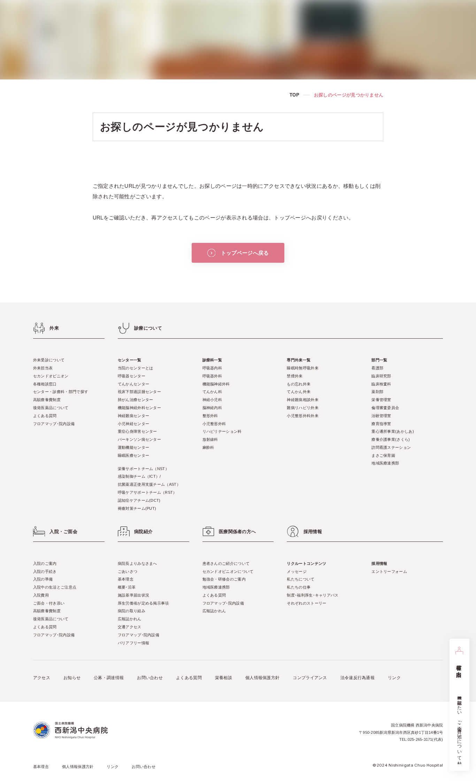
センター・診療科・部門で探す (60, 392)
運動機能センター (133, 447)
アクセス (41, 677)
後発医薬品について (51, 408)
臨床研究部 (381, 376)
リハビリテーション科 (222, 431)
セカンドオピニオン (51, 376)
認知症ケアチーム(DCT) (139, 500)
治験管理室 (381, 416)
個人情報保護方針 (262, 677)
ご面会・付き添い (48, 603)
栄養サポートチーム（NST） (143, 469)
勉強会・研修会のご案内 (224, 579)
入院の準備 (43, 579)
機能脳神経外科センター (139, 408)
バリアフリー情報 (133, 643)
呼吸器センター (131, 376)
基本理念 (125, 579)
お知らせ (71, 677)
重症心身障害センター (137, 431)
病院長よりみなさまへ (137, 563)
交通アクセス (129, 627)
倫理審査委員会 (385, 408)
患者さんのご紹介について (226, 563)
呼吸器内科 (212, 368)
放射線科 (210, 439)
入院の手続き (45, 571)
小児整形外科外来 (302, 416)
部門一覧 (379, 360)
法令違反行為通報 (357, 677)
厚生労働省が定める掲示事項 (143, 603)
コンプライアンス (310, 677)
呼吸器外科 (212, 376)
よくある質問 (45, 416)
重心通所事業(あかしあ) (392, 431)
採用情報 (379, 563)
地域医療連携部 (385, 463)
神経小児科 (212, 400)
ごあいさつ (128, 571)
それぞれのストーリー (306, 603)
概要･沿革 (127, 587)
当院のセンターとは (135, 368)
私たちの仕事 (298, 587)
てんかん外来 (298, 392)
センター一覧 (129, 360)
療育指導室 (381, 424)
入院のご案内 (45, 563)
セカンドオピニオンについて (228, 571)
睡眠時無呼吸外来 (302, 368)
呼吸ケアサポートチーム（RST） (147, 492)
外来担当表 (43, 368)
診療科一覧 (212, 360)
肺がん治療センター (135, 400)
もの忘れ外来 (298, 384)
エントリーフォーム (389, 571)
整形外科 (210, 416)
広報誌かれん (129, 619)
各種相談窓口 (45, 384)
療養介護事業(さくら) (390, 439)
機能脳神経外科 (216, 384)
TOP (294, 95)
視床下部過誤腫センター (139, 392)
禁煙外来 (294, 376)
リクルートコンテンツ (306, 563)
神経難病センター (133, 416)
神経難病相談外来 (302, 400)
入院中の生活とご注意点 (54, 587)
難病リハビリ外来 (302, 408)
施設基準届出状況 (133, 595)
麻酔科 (208, 447)
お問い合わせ (150, 677)
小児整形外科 (214, 424)
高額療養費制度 (47, 400)
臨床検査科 (381, 384)
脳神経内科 (212, 408)
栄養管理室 (381, 400)
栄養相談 (223, 677)
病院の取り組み (131, 611)
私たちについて (300, 579)
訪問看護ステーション (391, 447)
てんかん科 (212, 392)
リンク (394, 677)
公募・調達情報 (109, 677)
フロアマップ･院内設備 (54, 424)
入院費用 (41, 595)
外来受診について (48, 360)
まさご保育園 (383, 455)
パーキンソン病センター (139, 439)
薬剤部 (377, 392)
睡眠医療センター (133, 455)
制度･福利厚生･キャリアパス (312, 595)
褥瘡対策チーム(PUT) (137, 508)
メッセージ (297, 571)
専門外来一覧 (298, 360)
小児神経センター (133, 424)
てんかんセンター (133, 384)
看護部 (377, 368)
